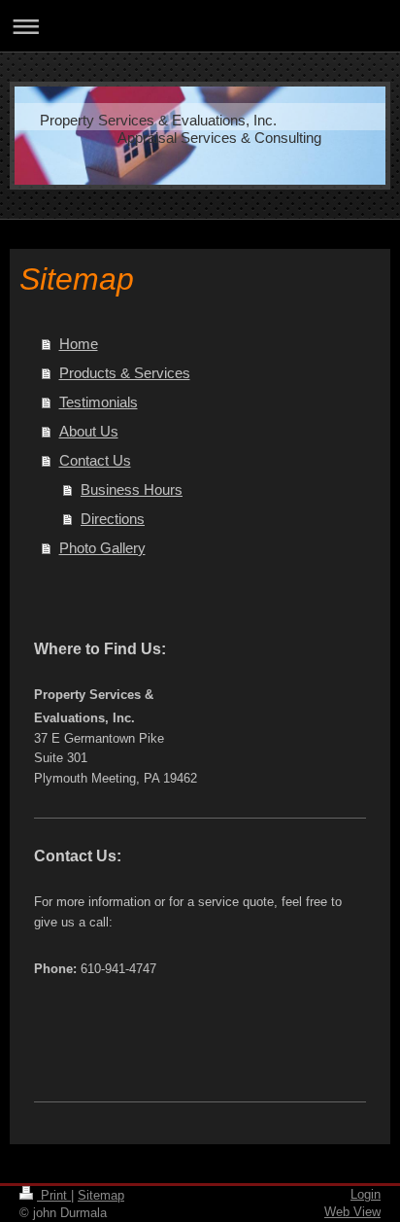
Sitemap (101, 1195)
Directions (113, 518)
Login (365, 1194)
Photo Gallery (102, 548)
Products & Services (124, 373)
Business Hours (132, 489)
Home (78, 343)
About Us (88, 431)
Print (54, 1195)
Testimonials (98, 402)
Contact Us (95, 460)
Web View (352, 1212)
